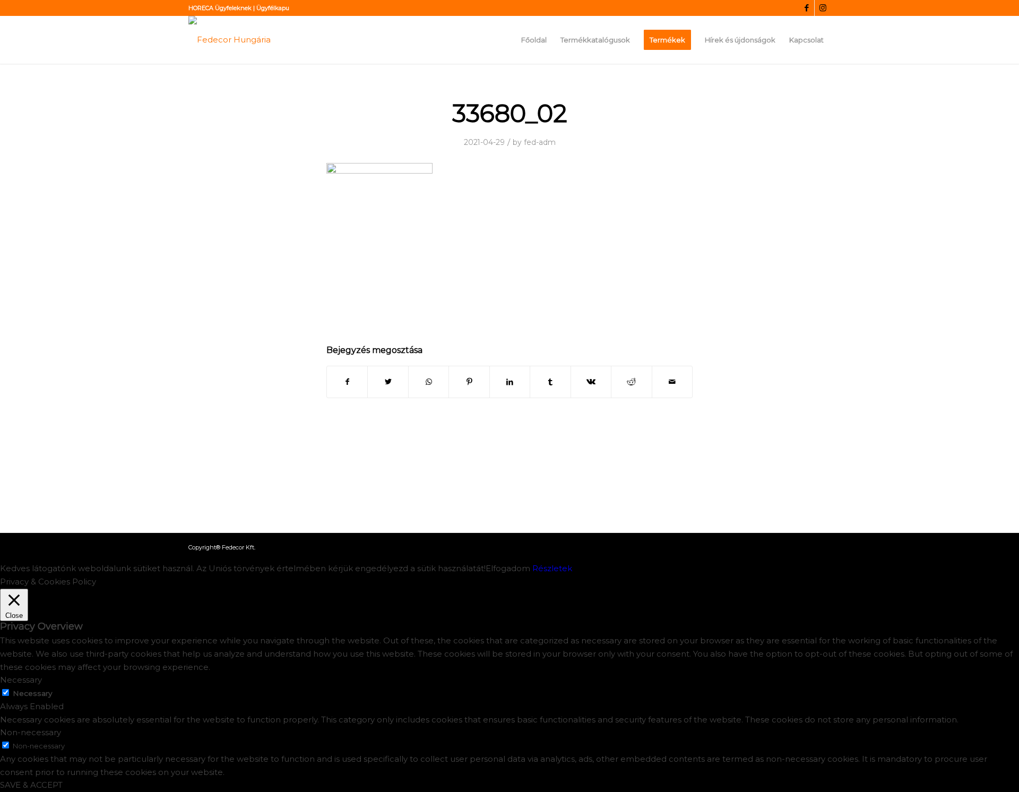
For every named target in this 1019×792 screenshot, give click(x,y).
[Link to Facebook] (806, 8)
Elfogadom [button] (508, 568)
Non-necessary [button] (30, 732)
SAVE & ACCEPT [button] (31, 785)
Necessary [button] (21, 680)
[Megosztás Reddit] (631, 382)
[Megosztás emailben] (672, 382)
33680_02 (509, 113)
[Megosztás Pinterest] (469, 382)
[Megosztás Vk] (591, 382)
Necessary (32, 693)
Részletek (552, 568)
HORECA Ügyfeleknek (220, 8)
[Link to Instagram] (823, 8)
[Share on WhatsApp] (428, 382)
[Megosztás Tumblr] (550, 382)
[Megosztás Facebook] (347, 382)
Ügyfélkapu (272, 8)
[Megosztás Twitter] (388, 382)
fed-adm (540, 142)
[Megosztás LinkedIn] (510, 382)
